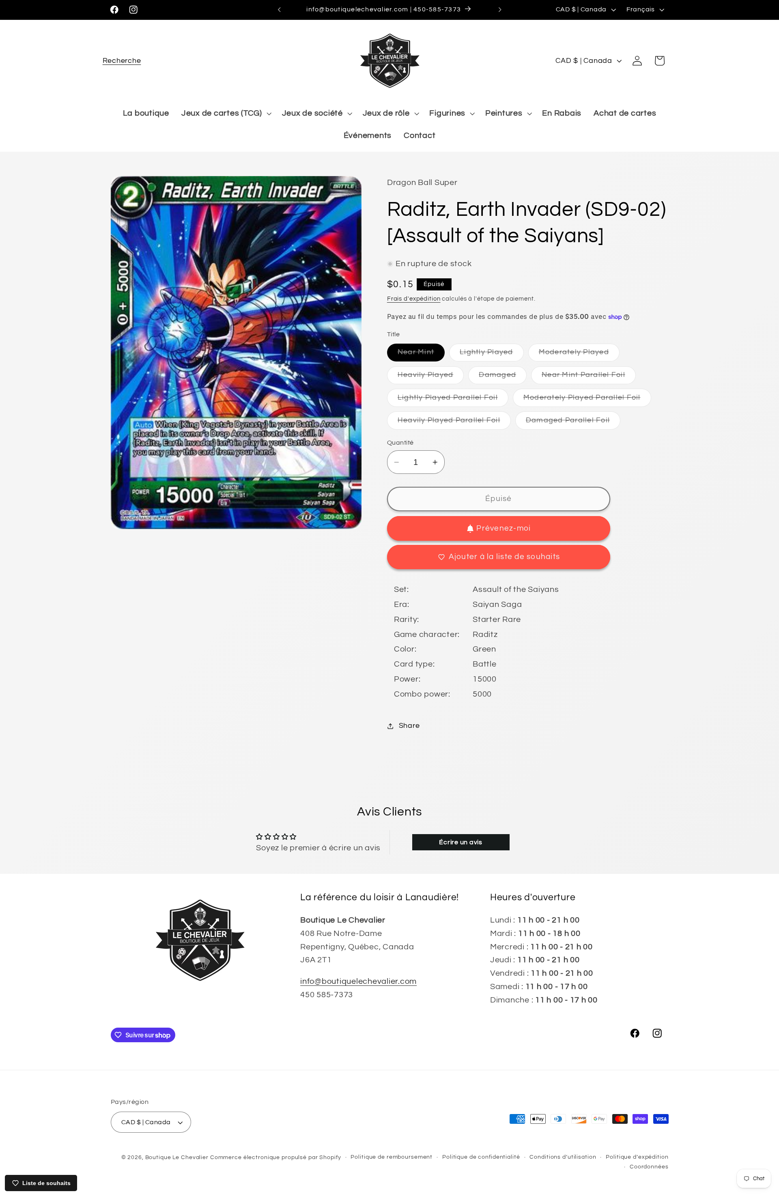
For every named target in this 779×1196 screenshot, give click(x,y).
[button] (122, 60)
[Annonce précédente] (279, 9)
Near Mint (421, 355)
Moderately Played (579, 355)
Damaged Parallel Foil (573, 423)
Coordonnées (649, 1167)
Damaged (503, 377)
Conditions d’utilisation (562, 1157)
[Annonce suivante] (500, 9)
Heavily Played (431, 377)
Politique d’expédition (637, 1157)
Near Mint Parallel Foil (589, 377)
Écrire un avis (460, 842)
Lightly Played (492, 355)
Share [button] (409, 725)
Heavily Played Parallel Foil (454, 423)
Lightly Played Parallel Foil (453, 400)
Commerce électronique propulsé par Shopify (275, 1157)
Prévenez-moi (503, 528)
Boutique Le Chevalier (177, 1157)
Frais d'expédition (414, 299)
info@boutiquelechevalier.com (358, 981)
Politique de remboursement (392, 1157)
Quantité (400, 442)
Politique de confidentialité (481, 1157)
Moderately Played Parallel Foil (587, 400)
